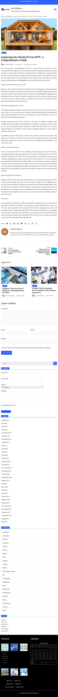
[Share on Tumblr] (28, 223)
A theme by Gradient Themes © (29, 693)
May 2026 (4, 430)
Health (4, 568)
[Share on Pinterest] (21, 223)
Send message (6, 411)
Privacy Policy (5, 628)
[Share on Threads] (32, 223)
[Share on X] (10, 223)
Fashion (4, 546)
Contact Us (4, 622)
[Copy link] (36, 223)
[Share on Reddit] (25, 223)
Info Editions (16, 8)
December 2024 (6, 468)
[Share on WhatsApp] (17, 223)
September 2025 (7, 439)
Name (3, 330)
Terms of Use (4, 631)
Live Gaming (6, 578)
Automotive (6, 536)
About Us (3, 619)
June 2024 (5, 487)
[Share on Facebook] (7, 223)
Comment (4, 308)
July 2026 (4, 423)
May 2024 (4, 490)
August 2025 (5, 442)
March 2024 (5, 496)
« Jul (32, 663)
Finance (4, 550)
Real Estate (6, 589)
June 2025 (5, 449)
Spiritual (5, 596)
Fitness (4, 553)
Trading (4, 607)
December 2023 (6, 506)
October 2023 (6, 512)
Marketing (5, 582)
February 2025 (6, 461)
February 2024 (6, 499)
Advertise (3, 626)
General (4, 564)
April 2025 (5, 455)
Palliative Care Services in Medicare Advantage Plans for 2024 (13, 290)
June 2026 (5, 426)
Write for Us (4, 624)
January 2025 (5, 464)
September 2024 (7, 477)
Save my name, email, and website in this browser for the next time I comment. (26, 347)
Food (4, 557)
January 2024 (5, 503)
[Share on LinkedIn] (14, 223)
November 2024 (6, 471)
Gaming (4, 561)
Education (5, 543)
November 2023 (6, 509)
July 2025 (4, 445)
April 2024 (5, 493)
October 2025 (6, 436)
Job (3, 575)
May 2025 (4, 452)
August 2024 (5, 480)
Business (4, 52)
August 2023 (5, 519)
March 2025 (5, 458)
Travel (4, 610)
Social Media (6, 592)
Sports (4, 600)
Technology (6, 603)
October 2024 (6, 474)
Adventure (5, 532)
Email (32, 330)
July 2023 (4, 522)
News (4, 585)
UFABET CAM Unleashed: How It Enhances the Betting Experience (44, 290)
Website (3, 339)
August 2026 (5, 420)
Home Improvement (8, 571)
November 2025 (6, 433)
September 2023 (7, 515)
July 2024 (4, 484)
